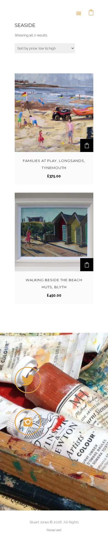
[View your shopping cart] (91, 13)
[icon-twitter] (28, 380)
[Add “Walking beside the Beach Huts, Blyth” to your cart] (86, 264)
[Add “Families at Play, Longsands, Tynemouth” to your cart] (86, 145)
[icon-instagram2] (29, 422)
